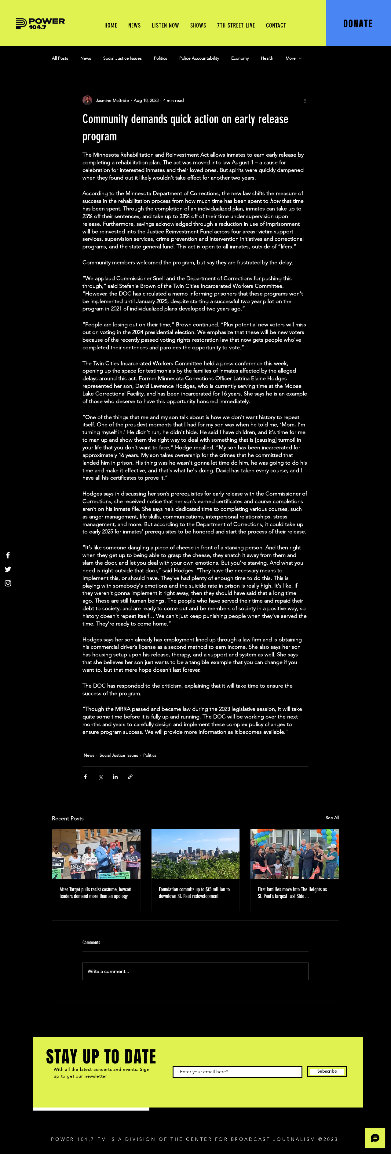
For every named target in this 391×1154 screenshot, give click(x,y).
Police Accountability (199, 58)
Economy (240, 58)
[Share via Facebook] (85, 777)
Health (267, 58)
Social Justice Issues (122, 58)
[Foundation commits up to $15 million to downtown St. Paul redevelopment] (196, 854)
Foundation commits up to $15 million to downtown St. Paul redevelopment (194, 893)
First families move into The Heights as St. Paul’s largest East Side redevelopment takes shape (292, 893)
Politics (160, 58)
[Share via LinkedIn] (115, 777)
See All (332, 817)
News (85, 58)
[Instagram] (8, 583)
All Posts (60, 58)
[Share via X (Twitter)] (100, 777)
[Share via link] (130, 777)
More (291, 58)
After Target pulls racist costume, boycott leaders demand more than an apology (95, 893)
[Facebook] (8, 555)
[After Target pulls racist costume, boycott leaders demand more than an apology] (96, 854)
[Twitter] (8, 569)
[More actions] (305, 100)
